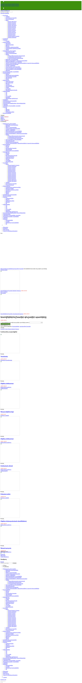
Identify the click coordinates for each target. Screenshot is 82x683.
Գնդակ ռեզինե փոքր (7, 411)
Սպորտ (5, 107)
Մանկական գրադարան (14, 57)
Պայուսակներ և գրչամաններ (13, 69)
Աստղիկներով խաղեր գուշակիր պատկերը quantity (15, 322)
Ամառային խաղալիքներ (12, 75)
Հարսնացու (9, 85)
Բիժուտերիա (6, 42)
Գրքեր (7, 54)
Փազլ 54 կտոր (11, 31)
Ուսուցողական (10, 19)
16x (6, 92)
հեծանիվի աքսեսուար (12, 98)
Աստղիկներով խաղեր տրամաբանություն (12, 313)
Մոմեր (7, 87)
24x (6, 94)
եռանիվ (8, 97)
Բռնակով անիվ (5, 494)
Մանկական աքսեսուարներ (13, 48)
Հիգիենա (5, 99)
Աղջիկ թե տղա (10, 81)
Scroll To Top (3, 679)
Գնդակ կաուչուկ (6, 548)
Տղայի (7, 79)
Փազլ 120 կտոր (12, 24)
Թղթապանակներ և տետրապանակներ (16, 60)
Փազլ (7, 20)
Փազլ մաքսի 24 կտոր (13, 36)
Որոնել (2, 115)
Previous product (4, 269)
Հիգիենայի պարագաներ (10, 100)
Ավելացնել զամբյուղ (5, 323)
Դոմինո (8, 16)
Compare (5, 677)
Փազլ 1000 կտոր (12, 21)
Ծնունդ (8, 84)
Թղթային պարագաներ (12, 59)
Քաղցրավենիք (7, 113)
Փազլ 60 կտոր (11, 33)
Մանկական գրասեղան (12, 64)
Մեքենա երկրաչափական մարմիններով (14, 521)
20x (6, 93)
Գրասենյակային (10, 52)
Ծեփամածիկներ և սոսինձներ (14, 61)
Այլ (6, 108)
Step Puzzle (5, 15)
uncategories (5, 38)
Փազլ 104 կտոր (12, 22)
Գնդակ (7, 109)
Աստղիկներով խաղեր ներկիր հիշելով (11, 290)
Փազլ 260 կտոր (12, 27)
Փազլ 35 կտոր (11, 28)
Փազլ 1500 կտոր (12, 25)
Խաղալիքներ (6, 72)
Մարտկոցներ (6, 102)
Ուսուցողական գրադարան (15, 58)
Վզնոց (7, 49)
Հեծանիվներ (6, 91)
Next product (3, 293)
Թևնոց (7, 46)
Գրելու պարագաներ (11, 53)
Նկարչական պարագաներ (13, 66)
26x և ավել (8, 96)
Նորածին (8, 88)
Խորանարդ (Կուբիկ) (11, 17)
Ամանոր (5, 39)
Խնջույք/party (6, 80)
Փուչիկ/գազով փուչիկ (11, 90)
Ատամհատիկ (9, 82)
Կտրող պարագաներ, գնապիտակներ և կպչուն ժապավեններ (22, 63)
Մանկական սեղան (7, 466)
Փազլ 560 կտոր (12, 32)
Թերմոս (8, 110)
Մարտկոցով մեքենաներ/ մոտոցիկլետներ (14, 103)
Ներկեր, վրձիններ (10, 65)
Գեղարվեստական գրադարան (16, 55)
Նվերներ (5, 104)
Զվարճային (9, 77)
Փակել (2, 561)
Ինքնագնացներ (10, 111)
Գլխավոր (3, 268)
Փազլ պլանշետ (12, 37)
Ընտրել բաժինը (5, 13)
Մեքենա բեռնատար (7, 383)
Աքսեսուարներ (10, 44)
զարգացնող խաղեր (11, 76)
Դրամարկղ (4, 356)
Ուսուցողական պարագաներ (13, 68)
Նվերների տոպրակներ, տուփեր (11, 105)
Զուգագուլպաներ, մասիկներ (11, 71)
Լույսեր (7, 41)
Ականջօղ (8, 43)
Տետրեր (8, 70)
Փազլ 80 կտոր (11, 35)
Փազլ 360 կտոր (12, 30)
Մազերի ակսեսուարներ (12, 47)
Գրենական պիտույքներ (9, 50)
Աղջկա (7, 74)
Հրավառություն (10, 86)
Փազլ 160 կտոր (12, 26)
